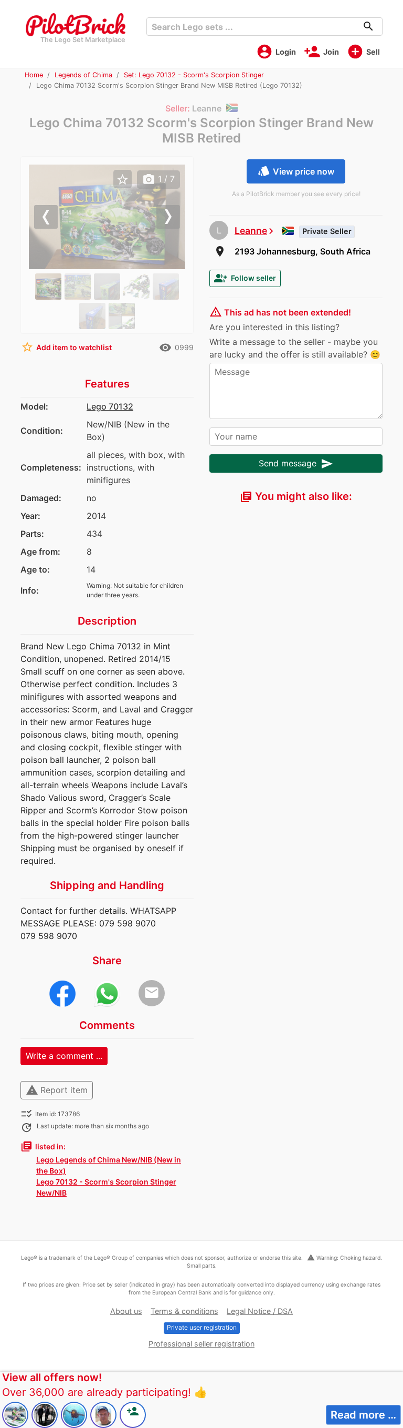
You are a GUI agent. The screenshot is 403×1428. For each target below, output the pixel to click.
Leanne (251, 230)
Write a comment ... (64, 1055)
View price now (296, 171)
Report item (57, 1090)
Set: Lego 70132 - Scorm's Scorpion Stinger (194, 75)
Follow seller (245, 278)
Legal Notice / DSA (260, 1311)
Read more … (363, 1415)
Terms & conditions (184, 1311)
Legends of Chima (83, 75)
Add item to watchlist (66, 347)
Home (34, 75)
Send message (296, 463)
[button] (40, 217)
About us (126, 1311)
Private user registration (202, 1327)
